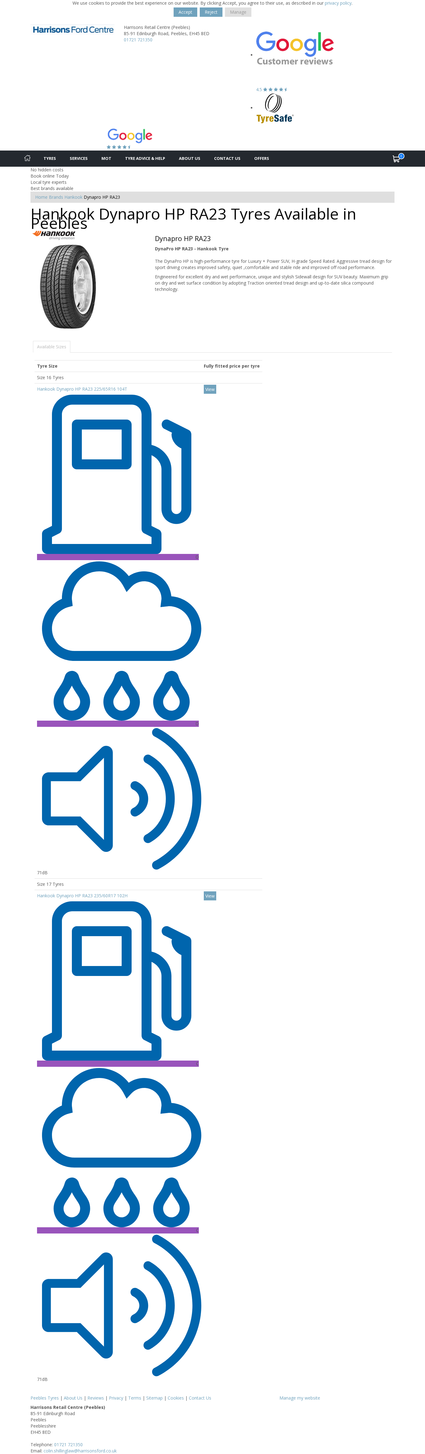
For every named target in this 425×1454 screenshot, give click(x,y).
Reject (211, 12)
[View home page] (72, 29)
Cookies (176, 1398)
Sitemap (154, 1398)
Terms (134, 1398)
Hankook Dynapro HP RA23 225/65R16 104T (82, 389)
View (210, 389)
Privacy (116, 1398)
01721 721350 (138, 40)
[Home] (27, 159)
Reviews (95, 1398)
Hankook (73, 197)
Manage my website (299, 1398)
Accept (185, 12)
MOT (106, 158)
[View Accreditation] (275, 108)
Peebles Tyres (44, 1398)
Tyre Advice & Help (145, 158)
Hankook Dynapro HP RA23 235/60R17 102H (82, 896)
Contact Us (227, 158)
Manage (238, 12)
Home (41, 197)
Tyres (50, 158)
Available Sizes (51, 347)
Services (79, 158)
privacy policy (338, 3)
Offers (261, 158)
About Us (189, 158)
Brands (56, 197)
